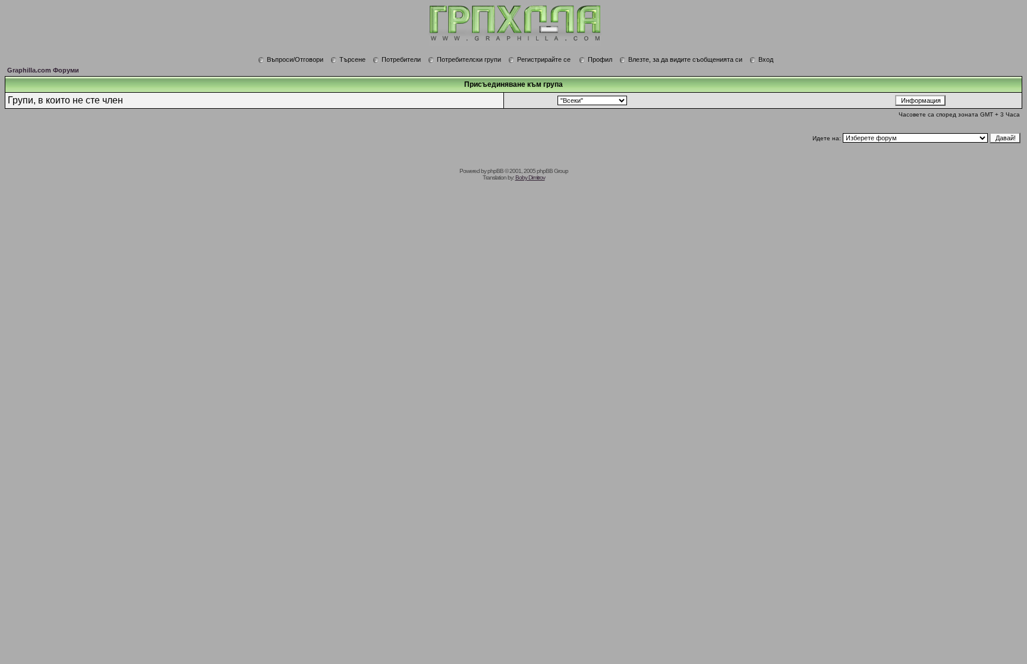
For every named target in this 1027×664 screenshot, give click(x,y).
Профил (600, 59)
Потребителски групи (469, 59)
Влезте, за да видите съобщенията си (685, 59)
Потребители (401, 59)
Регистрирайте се (544, 59)
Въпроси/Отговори (295, 59)
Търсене (352, 59)
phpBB (495, 171)
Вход (765, 59)
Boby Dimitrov (530, 177)
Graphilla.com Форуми (43, 70)
